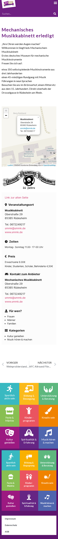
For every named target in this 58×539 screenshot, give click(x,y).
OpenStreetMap (49, 165)
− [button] (6, 115)
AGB (7, 531)
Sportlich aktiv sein (10, 464)
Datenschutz (11, 525)
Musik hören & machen (47, 504)
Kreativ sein (47, 483)
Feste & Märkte (11, 484)
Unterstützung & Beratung (47, 464)
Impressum (10, 519)
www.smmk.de (14, 232)
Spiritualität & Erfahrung (29, 504)
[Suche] (55, 13)
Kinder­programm (29, 484)
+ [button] (6, 111)
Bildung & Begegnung (29, 464)
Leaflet (10, 165)
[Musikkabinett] (28, 138)
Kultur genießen (10, 504)
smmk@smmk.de (27, 128)
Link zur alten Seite (16, 197)
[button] (55, 2)
